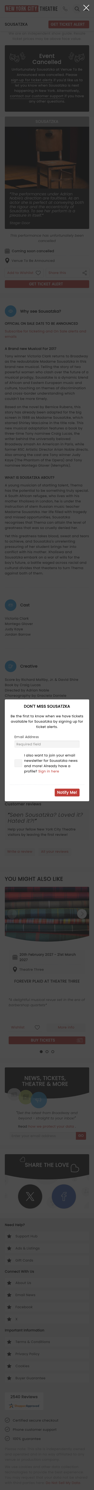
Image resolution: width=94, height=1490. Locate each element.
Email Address (26, 736)
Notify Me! (67, 792)
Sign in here (48, 771)
